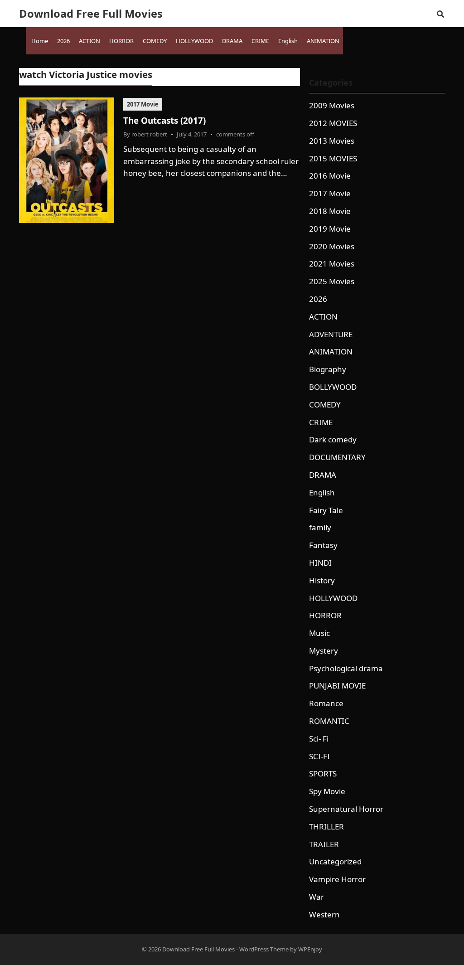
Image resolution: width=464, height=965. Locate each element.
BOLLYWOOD (333, 387)
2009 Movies (331, 105)
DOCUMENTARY (337, 457)
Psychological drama (346, 668)
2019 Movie (330, 228)
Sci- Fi (319, 738)
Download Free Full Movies (91, 13)
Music (319, 633)
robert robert (149, 134)
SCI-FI (319, 756)
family (320, 527)
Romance (326, 703)
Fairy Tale (326, 510)
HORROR (325, 615)
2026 (318, 299)
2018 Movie (330, 211)
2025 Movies (331, 281)
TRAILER (324, 844)
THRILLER (326, 826)
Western (324, 914)
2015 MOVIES (333, 158)
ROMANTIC (329, 721)
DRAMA (322, 475)
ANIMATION (331, 351)
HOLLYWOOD (333, 598)
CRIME (321, 422)
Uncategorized (335, 861)
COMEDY (325, 404)
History (322, 580)
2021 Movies (331, 263)
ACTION (323, 316)
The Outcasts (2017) (164, 120)
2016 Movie (330, 175)
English (322, 492)
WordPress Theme (264, 949)
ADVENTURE (331, 334)
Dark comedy (333, 439)
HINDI (320, 563)
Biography (327, 369)
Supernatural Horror (346, 809)
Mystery (323, 650)
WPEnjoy (310, 949)
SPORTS (323, 773)
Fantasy (323, 545)
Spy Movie (327, 791)
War (316, 897)
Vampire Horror (337, 879)
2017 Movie (143, 104)
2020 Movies (331, 246)
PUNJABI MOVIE (337, 685)
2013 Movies (331, 141)
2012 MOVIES (333, 123)
